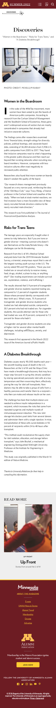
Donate (28, 618)
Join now (28, 665)
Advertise (28, 623)
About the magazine (28, 594)
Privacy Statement (37, 698)
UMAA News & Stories (28, 606)
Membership (28, 614)
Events (28, 601)
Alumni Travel (28, 610)
